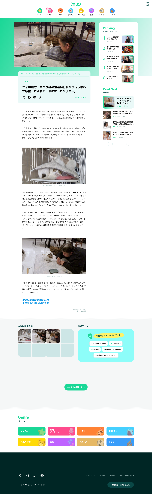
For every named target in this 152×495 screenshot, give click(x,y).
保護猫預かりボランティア (106, 355)
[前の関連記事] (110, 144)
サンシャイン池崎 (98, 343)
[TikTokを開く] (34, 475)
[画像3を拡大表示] (53, 336)
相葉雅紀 (95, 349)
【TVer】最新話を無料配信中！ (34, 299)
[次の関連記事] (126, 144)
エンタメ (25, 81)
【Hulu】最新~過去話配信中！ (34, 303)
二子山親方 (116, 343)
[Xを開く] (19, 475)
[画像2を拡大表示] (39, 336)
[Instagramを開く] (27, 475)
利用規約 (102, 475)
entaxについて (90, 475)
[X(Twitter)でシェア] (24, 97)
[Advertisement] (118, 153)
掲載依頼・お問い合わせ (121, 485)
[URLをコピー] (40, 97)
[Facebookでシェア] (29, 97)
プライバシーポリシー (126, 475)
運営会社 (112, 475)
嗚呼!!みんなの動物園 (112, 349)
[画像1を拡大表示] (24, 336)
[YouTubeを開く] (42, 475)
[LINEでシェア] (34, 97)
